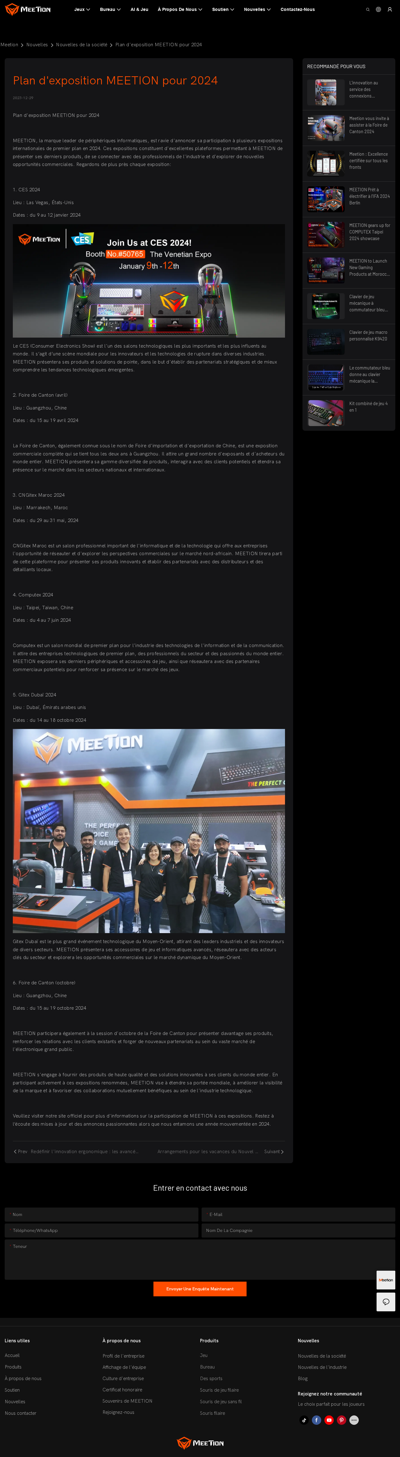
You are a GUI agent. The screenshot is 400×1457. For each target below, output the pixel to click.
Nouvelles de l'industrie (322, 1367)
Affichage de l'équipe (124, 1367)
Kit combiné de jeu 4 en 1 (368, 407)
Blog (303, 1379)
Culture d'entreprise (123, 1379)
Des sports (211, 1378)
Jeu (204, 1355)
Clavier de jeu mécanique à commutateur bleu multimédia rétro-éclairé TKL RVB (367, 303)
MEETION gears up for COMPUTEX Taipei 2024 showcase (369, 232)
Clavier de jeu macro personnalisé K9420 (368, 335)
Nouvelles (37, 45)
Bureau (207, 1367)
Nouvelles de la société (81, 45)
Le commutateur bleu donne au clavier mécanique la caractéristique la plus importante (369, 374)
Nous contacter (21, 1413)
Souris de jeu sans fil (221, 1401)
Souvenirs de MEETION (127, 1401)
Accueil (12, 1355)
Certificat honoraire (122, 1390)
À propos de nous (23, 1378)
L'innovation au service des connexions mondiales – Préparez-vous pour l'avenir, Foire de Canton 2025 (368, 89)
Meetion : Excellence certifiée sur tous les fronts (368, 160)
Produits (13, 1367)
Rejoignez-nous (118, 1412)
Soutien (12, 1390)
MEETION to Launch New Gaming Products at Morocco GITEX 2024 (369, 267)
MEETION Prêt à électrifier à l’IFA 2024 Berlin (369, 196)
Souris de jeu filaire (219, 1390)
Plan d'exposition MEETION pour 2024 (158, 45)
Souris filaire (212, 1413)
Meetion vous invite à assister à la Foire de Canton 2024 (369, 125)
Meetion (9, 45)
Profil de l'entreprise (123, 1356)
